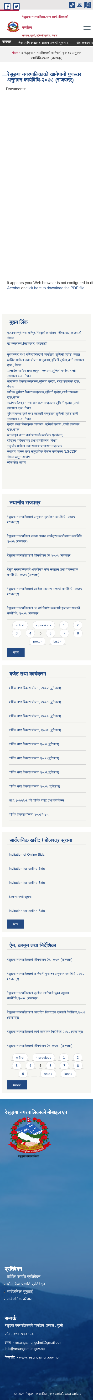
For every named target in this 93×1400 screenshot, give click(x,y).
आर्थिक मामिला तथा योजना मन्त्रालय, (29, 360)
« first (20, 625)
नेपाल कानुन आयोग (18, 457)
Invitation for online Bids (27, 868)
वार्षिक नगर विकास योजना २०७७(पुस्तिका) (34, 758)
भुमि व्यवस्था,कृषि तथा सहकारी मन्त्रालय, (31, 413)
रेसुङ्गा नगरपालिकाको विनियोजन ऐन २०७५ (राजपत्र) (39, 555)
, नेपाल (27, 376)
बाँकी (16, 652)
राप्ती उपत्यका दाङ (68, 381)
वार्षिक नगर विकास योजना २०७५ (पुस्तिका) (34, 786)
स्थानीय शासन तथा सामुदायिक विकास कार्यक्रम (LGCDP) (42, 451)
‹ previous (43, 625)
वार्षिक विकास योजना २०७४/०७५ (28, 814)
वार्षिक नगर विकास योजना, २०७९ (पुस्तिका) (35, 730)
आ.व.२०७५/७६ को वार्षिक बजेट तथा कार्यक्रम (36, 800)
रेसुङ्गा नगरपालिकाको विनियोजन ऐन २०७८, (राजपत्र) (39, 1045)
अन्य (15, 924)
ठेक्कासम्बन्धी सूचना (20, 897)
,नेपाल (15, 397)
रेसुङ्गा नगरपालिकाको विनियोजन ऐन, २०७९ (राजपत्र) (39, 959)
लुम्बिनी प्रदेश (59, 360)
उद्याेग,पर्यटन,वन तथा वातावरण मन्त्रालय (31, 403)
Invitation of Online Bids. (27, 854)
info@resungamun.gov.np (25, 1349)
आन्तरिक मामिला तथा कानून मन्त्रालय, (29, 371)
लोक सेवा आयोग (16, 462)
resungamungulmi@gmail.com (38, 1342)
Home (16, 53)
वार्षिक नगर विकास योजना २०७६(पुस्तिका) (34, 772)
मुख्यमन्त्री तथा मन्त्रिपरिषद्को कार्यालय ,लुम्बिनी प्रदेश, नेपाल (43, 354)
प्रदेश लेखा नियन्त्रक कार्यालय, (26, 424)
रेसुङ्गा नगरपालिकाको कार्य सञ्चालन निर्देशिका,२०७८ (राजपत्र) (45, 1031)
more (17, 1085)
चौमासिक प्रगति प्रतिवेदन (26, 1284)
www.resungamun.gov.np (38, 1357)
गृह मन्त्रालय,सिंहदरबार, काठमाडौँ (26, 343)
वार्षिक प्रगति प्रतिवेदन (24, 1276)
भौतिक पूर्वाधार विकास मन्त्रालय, (26, 392)
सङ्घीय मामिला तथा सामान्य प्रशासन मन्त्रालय (34, 446)
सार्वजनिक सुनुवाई (20, 1291)
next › (37, 641)
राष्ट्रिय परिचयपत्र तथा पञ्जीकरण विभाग (32, 440)
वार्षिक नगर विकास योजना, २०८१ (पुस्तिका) (35, 702)
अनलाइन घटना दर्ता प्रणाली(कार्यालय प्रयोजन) (35, 435)
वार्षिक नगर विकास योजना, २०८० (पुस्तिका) (35, 716)
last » (57, 641)
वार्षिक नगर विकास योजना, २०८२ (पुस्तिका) (35, 688)
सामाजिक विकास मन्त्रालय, (23, 381)
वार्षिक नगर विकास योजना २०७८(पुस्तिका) (34, 744)
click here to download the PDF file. (55, 288)
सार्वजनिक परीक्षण (19, 1299)
